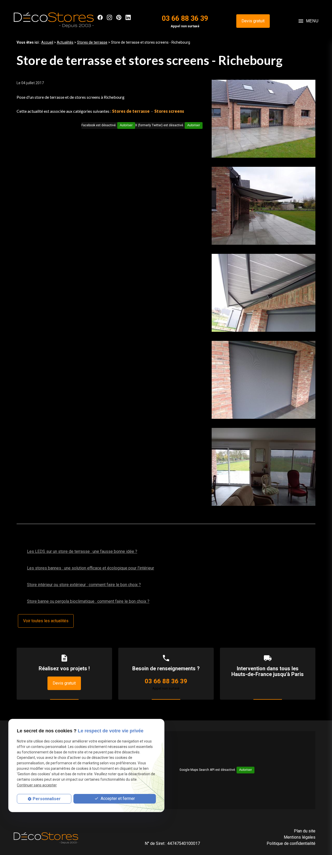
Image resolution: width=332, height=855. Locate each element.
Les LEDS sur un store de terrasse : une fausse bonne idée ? (82, 551)
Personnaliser (47, 798)
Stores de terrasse (92, 42)
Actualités (65, 42)
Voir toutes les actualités (45, 620)
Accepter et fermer (117, 798)
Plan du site (304, 831)
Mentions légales (299, 837)
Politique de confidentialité (291, 843)
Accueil (47, 42)
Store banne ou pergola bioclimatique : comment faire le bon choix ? (88, 601)
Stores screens (169, 111)
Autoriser (193, 125)
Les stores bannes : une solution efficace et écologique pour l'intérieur (90, 568)
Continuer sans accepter (37, 785)
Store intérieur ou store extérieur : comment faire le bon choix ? (84, 584)
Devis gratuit (253, 20)
